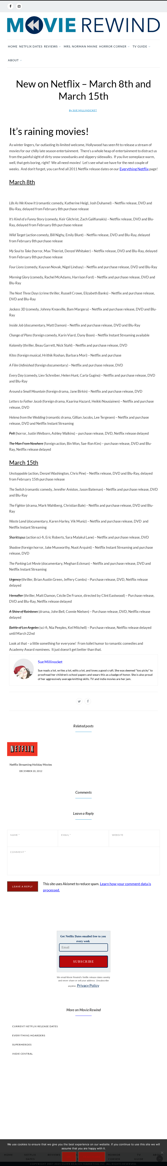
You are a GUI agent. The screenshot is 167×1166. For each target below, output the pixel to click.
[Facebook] (10, 6)
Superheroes (22, 1044)
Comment (18, 851)
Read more (91, 1156)
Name (15, 834)
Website (117, 834)
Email (66, 834)
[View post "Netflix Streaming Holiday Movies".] (30, 749)
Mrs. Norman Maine (81, 46)
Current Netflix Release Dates (35, 1026)
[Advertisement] (83, 1102)
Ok (69, 1156)
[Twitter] (79, 701)
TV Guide (140, 46)
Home (13, 46)
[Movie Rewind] (83, 25)
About (13, 60)
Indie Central (22, 1053)
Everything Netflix (134, 169)
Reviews (51, 46)
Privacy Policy (88, 985)
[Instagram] (19, 6)
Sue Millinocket (83, 110)
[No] (162, 1153)
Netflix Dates (30, 46)
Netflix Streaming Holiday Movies (31, 764)
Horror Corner (112, 46)
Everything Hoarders (28, 1035)
